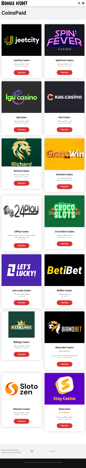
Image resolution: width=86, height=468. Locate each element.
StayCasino (64, 409)
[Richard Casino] (21, 166)
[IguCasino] (21, 112)
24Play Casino (21, 231)
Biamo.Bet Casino (64, 347)
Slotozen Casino (21, 409)
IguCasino (21, 117)
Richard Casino (21, 171)
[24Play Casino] (21, 227)
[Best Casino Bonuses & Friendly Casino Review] (14, 3)
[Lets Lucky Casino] (21, 285)
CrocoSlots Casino (64, 231)
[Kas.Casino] (64, 112)
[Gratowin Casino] (64, 169)
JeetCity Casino (21, 60)
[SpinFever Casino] (64, 55)
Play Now (21, 73)
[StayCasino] (64, 404)
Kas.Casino (64, 117)
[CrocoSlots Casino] (64, 227)
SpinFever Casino (65, 60)
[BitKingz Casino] (21, 337)
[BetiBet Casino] (64, 285)
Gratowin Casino (64, 174)
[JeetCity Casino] (21, 55)
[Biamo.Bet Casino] (64, 342)
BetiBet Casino (64, 290)
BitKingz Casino (22, 342)
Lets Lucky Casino (21, 290)
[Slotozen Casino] (21, 404)
